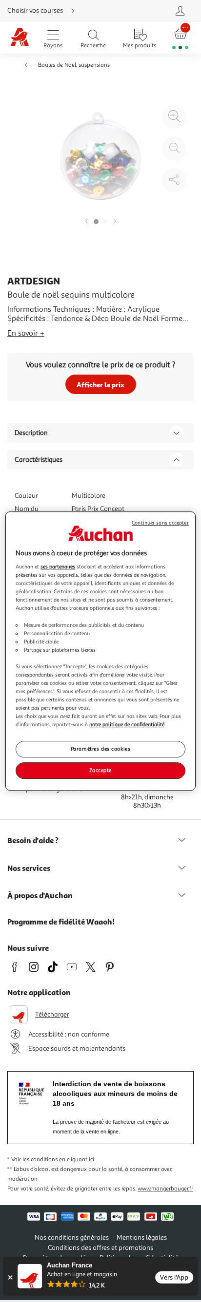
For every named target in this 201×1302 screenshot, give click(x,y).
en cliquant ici (76, 1159)
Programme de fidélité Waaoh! (61, 921)
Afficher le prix (100, 384)
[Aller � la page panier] (180, 38)
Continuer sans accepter (160, 523)
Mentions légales (142, 1237)
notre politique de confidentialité (126, 724)
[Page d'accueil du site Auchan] (20, 37)
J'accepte (100, 770)
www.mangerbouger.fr (165, 1188)
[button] (86, 222)
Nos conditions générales (72, 1237)
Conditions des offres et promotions (100, 1248)
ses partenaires (57, 566)
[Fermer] (10, 1277)
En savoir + (25, 333)
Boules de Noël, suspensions (74, 65)
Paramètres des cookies (101, 749)
